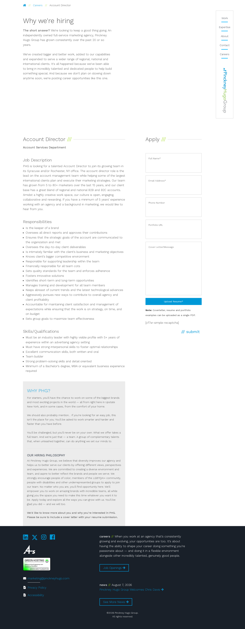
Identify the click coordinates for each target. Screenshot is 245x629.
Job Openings (113, 568)
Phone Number (156, 202)
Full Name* (154, 158)
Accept (57, 615)
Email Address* (157, 180)
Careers (37, 5)
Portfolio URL (155, 225)
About (224, 36)
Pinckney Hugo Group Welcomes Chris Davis (130, 589)
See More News (114, 602)
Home (224, 90)
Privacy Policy (37, 587)
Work (225, 18)
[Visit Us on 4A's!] (29, 550)
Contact (225, 45)
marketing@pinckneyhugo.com (48, 578)
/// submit (190, 331)
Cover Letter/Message (161, 247)
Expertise (224, 27)
